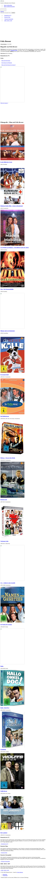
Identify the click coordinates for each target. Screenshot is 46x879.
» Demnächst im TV (4, 843)
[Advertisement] (23, 30)
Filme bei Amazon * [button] (4, 103)
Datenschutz (5, 875)
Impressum (5, 874)
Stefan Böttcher (20, 872)
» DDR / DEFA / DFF (4, 870)
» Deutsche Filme (3, 852)
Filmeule (2, 11)
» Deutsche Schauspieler (5, 861)
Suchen (13, 12)
